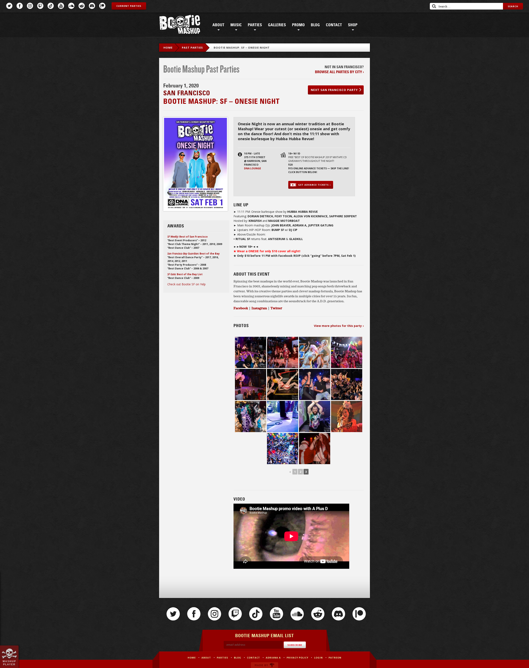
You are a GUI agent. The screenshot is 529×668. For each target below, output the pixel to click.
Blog (315, 25)
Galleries (277, 25)
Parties (255, 25)
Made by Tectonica (264, 665)
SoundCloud (71, 6)
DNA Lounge (252, 168)
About (218, 25)
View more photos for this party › (339, 326)
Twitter (9, 6)
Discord (92, 6)
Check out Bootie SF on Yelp (186, 284)
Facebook (20, 6)
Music (236, 25)
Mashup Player (9, 663)
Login (318, 657)
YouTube (61, 6)
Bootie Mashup (179, 25)
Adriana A (273, 657)
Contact (334, 25)
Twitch (40, 6)
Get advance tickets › (314, 184)
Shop (352, 25)
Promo (298, 25)
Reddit (82, 6)
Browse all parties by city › (339, 72)
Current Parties (128, 5)
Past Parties (192, 47)
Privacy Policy (297, 657)
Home (168, 47)
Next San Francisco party (334, 90)
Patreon (102, 6)
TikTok (51, 6)
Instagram (30, 6)
